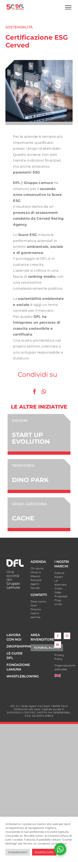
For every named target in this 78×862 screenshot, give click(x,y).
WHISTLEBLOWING (22, 676)
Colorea (59, 573)
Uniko (58, 604)
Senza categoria (29, 504)
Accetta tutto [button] (44, 852)
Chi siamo (37, 568)
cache (23, 518)
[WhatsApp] (43, 391)
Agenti (35, 584)
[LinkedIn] (57, 644)
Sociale (35, 587)
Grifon (58, 588)
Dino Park (30, 480)
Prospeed (60, 596)
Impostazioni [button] (17, 852)
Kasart (58, 576)
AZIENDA (38, 562)
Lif (56, 580)
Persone (36, 580)
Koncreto (60, 584)
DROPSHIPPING (19, 646)
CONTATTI (39, 595)
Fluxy (57, 600)
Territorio (23, 466)
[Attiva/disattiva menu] (68, 7)
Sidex (57, 592)
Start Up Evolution (31, 438)
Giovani (20, 421)
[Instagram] (67, 636)
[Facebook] (34, 391)
